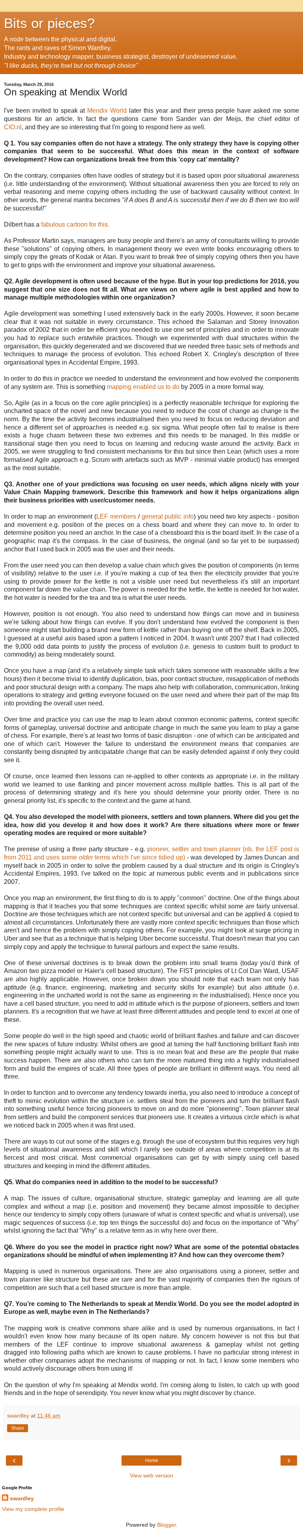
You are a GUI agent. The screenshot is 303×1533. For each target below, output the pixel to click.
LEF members (116, 516)
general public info (168, 516)
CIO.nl (13, 127)
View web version (151, 1475)
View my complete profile (33, 1509)
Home (151, 1460)
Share (17, 1428)
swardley (22, 1498)
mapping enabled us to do (143, 386)
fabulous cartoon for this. (75, 224)
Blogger (166, 1525)
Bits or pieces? (49, 23)
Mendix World (107, 110)
